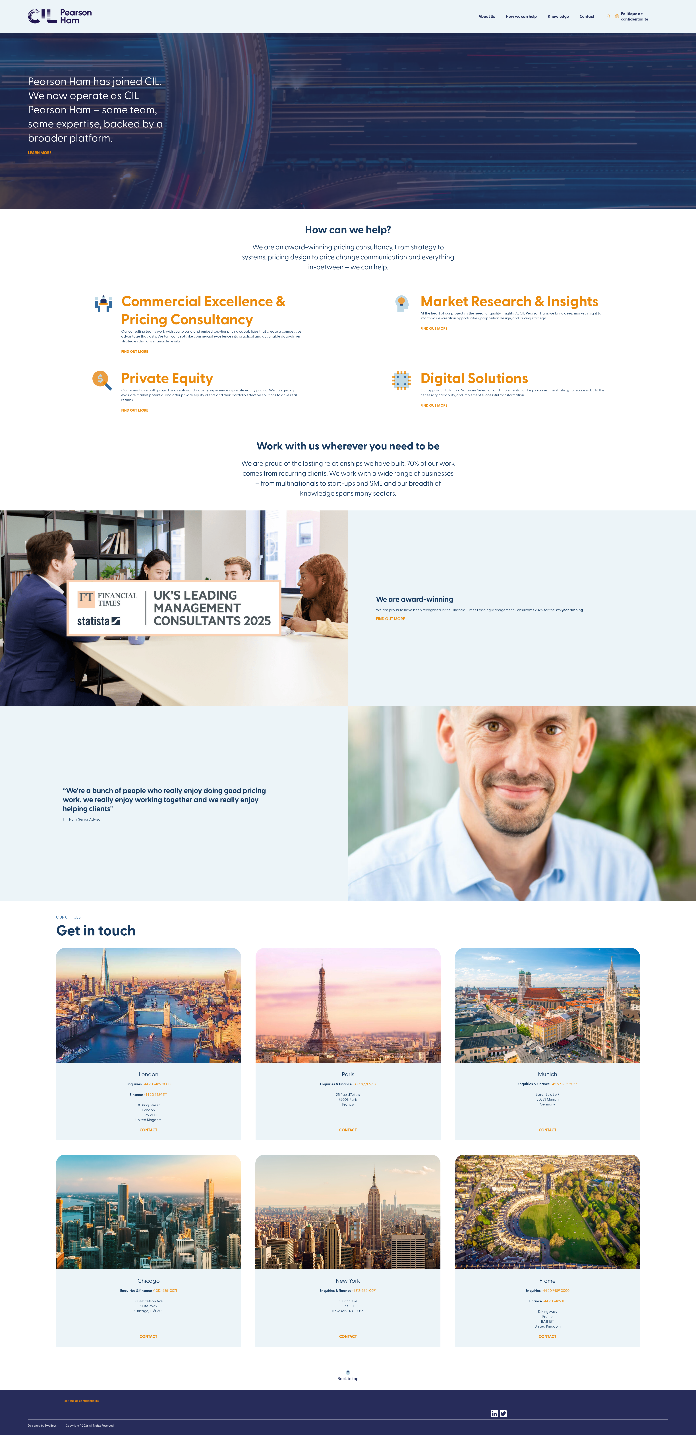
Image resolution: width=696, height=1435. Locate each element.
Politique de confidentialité (634, 16)
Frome (547, 1280)
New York (348, 1280)
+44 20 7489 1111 (155, 1094)
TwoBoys (51, 1425)
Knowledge (558, 16)
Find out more (134, 351)
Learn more (39, 152)
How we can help (521, 16)
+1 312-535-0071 (165, 1290)
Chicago (148, 1280)
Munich (547, 1074)
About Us (486, 16)
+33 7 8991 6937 (364, 1083)
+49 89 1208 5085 (563, 1083)
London (148, 1074)
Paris (348, 1074)
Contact (587, 16)
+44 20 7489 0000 (156, 1083)
